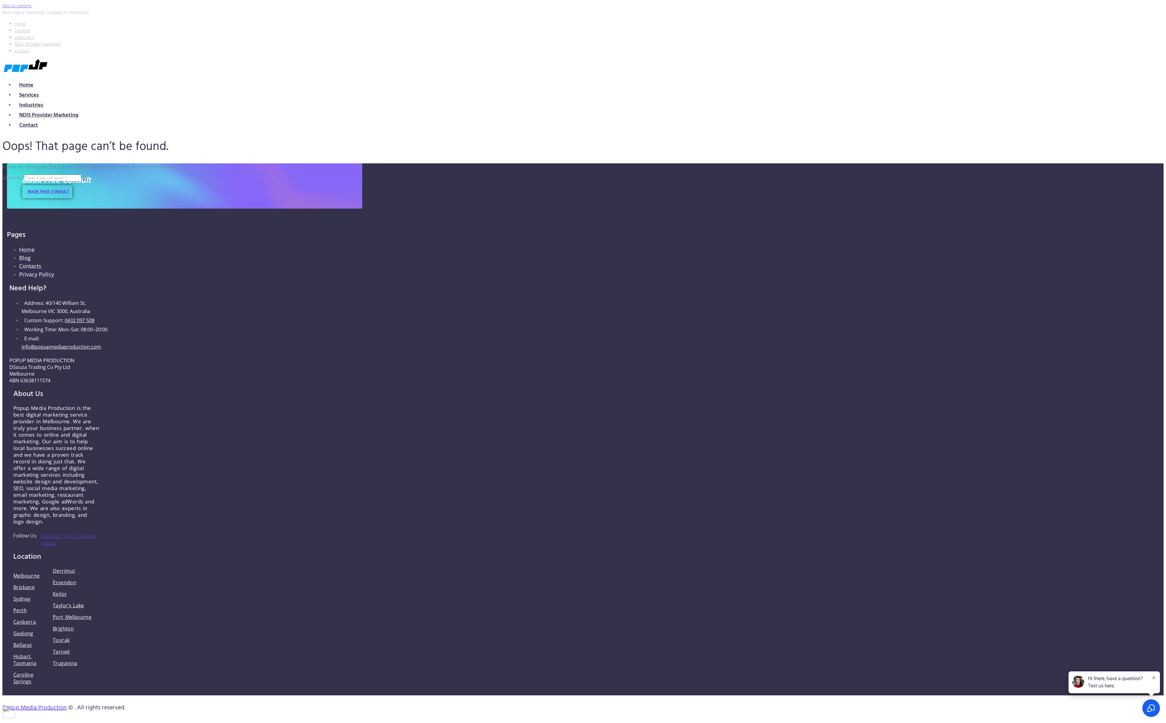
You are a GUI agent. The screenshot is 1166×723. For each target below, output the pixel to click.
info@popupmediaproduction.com (61, 346)
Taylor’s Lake (68, 605)
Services (29, 95)
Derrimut (64, 571)
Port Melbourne (72, 617)
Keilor (60, 594)
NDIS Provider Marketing (48, 115)
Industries (31, 105)
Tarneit (61, 651)
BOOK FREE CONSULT (48, 191)
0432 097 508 (79, 320)
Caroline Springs (23, 678)
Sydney (21, 598)
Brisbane (24, 587)
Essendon (64, 582)
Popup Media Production (34, 708)
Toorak (61, 640)
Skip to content (17, 6)
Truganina (65, 663)
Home (26, 85)
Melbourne (26, 575)
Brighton (63, 628)
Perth (20, 610)
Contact (28, 125)
